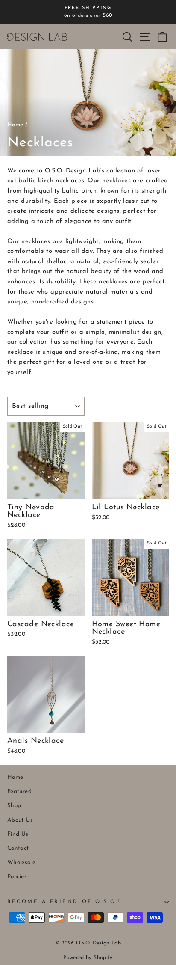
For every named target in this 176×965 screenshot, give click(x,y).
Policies (17, 876)
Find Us (18, 834)
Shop (14, 805)
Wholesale (21, 862)
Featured (19, 791)
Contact (18, 848)
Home (15, 125)
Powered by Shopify (88, 957)
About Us (20, 820)
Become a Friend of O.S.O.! (64, 901)
